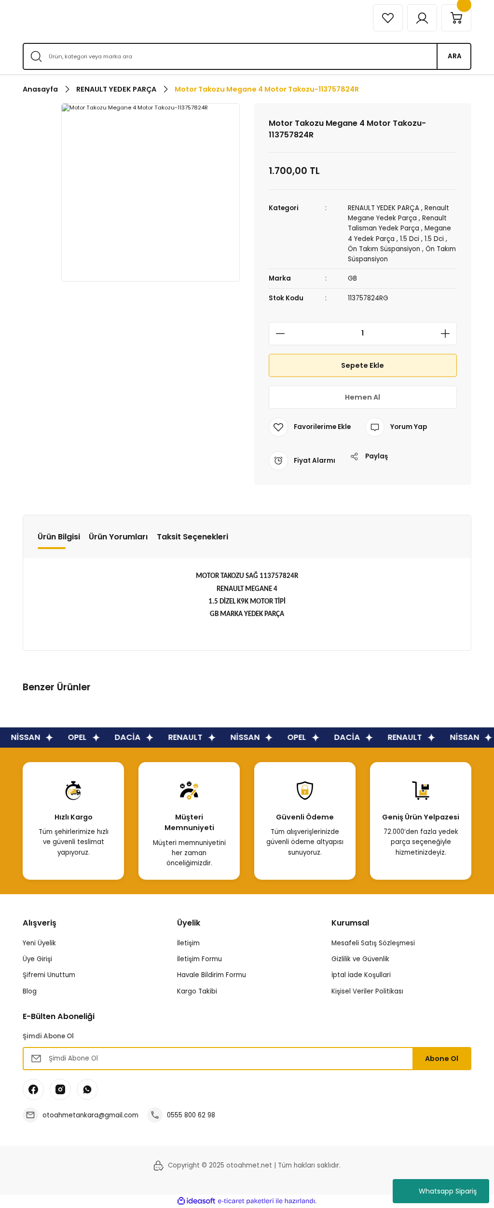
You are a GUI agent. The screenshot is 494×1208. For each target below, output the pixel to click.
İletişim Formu (199, 959)
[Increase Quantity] (448, 333)
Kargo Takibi (197, 991)
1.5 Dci (409, 238)
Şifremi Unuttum (49, 975)
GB (352, 278)
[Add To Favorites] (310, 427)
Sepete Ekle (362, 365)
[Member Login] (422, 17)
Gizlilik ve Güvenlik (360, 959)
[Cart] (456, 17)
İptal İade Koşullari (361, 975)
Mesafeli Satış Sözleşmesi (373, 943)
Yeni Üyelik (39, 943)
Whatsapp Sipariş (448, 1191)
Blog (30, 991)
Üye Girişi (37, 959)
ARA (455, 56)
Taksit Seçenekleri (192, 536)
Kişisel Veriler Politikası (367, 991)
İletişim (188, 943)
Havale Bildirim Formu (211, 975)
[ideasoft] (196, 1201)
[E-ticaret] (246, 1201)
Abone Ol (441, 1058)
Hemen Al (362, 397)
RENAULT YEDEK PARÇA (383, 208)
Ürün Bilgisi (59, 536)
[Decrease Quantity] (277, 333)
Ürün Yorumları (118, 536)
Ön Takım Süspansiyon (384, 249)
